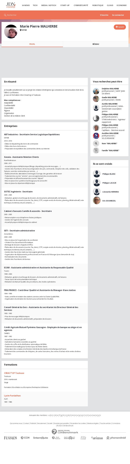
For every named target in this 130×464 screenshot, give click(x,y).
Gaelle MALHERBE (109, 97)
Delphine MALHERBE (110, 88)
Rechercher (12, 15)
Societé (49, 423)
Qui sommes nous (16, 423)
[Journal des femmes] (10, 438)
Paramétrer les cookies (78, 423)
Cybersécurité (81, 5)
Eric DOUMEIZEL (109, 200)
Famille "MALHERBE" (110, 150)
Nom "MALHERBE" (109, 143)
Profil (32, 44)
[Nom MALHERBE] (96, 143)
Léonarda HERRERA (110, 192)
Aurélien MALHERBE (110, 133)
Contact (26, 423)
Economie (122, 5)
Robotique (97, 5)
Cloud (110, 5)
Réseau (96, 44)
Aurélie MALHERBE (109, 104)
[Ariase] (97, 437)
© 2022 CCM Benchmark (65, 426)
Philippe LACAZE (109, 183)
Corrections (116, 423)
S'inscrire (104, 15)
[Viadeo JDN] (83, 438)
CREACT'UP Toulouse (14, 373)
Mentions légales (93, 423)
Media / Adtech (48, 5)
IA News (26, 5)
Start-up (64, 5)
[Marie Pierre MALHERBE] (11, 31)
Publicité (33, 423)
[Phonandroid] (116, 438)
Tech (35, 5)
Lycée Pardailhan (12, 395)
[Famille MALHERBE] (96, 150)
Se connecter (118, 15)
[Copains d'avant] (69, 438)
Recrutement (41, 423)
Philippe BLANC (108, 174)
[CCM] (25, 438)
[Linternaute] (40, 438)
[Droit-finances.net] (56, 438)
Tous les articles (105, 423)
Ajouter (121, 27)
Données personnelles (61, 423)
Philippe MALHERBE (110, 114)
